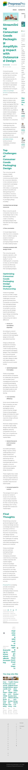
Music (23, 116)
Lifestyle (24, 115)
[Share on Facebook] (11, 610)
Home (15, 9)
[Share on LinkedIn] (13, 610)
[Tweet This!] (8, 610)
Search (23, 13)
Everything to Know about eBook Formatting (6, 656)
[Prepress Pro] (14, 6)
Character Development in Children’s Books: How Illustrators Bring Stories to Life (15, 678)
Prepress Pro (6, 585)
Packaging (6, 64)
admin (15, 64)
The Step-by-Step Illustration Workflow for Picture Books (23, 110)
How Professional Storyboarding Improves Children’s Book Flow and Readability (5, 678)
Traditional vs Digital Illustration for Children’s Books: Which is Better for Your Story (10, 678)
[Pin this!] (16, 610)
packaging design (8, 139)
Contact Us (21, 9)
